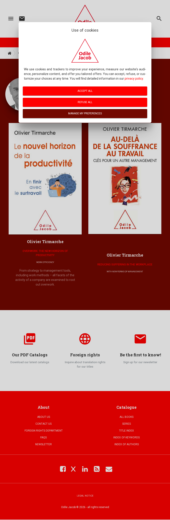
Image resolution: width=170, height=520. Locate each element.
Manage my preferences (85, 113)
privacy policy (134, 78)
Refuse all (85, 102)
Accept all (85, 90)
